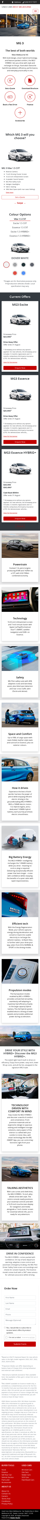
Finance (5, 1472)
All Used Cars (27, 1470)
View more (9, 192)
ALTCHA (32, 1337)
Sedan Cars (26, 1475)
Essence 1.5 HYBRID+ (20, 235)
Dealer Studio (15, 1518)
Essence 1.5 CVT (20, 227)
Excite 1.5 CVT (20, 223)
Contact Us (6, 1493)
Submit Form (20, 1344)
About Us (5, 1491)
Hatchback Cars (28, 1480)
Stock (4, 1470)
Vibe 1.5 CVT (20, 219)
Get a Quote (20, 197)
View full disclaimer (10, 362)
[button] (35, 11)
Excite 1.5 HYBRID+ (20, 231)
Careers (5, 1496)
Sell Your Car (7, 1475)
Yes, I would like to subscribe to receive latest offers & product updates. (18, 1330)
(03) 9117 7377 (31, 2)
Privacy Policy (7, 1504)
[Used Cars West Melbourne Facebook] (3, 2)
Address (17, 2)
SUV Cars (25, 1477)
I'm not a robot (15, 1337)
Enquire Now (20, 368)
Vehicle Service (8, 1477)
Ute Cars (25, 1472)
